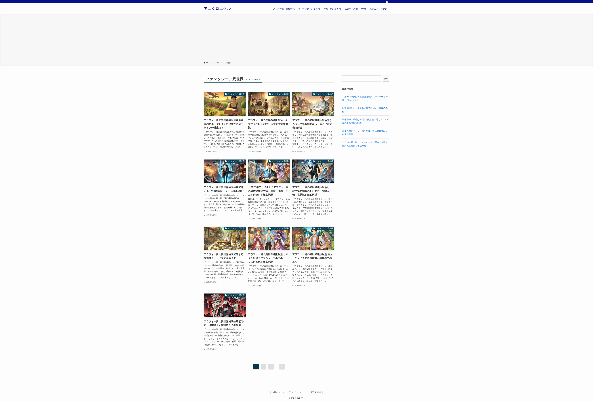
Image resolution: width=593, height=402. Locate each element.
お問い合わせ (278, 392)
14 (282, 366)
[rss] (387, 1)
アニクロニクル (217, 9)
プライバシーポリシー (298, 392)
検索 (386, 78)
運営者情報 (316, 392)
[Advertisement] (296, 38)
